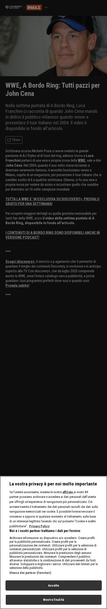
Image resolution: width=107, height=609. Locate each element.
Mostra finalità (53, 600)
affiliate (68, 492)
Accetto (53, 585)
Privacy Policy (39, 526)
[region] (53, 542)
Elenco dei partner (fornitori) (30, 573)
